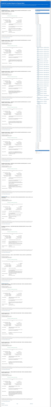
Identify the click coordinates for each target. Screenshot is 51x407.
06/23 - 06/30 (38, 113)
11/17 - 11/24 (38, 31)
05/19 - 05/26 (38, 119)
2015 (37, 21)
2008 (37, 147)
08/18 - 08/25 (38, 46)
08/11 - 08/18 (38, 105)
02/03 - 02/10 (38, 136)
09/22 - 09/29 (38, 40)
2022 (37, 14)
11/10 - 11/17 (38, 32)
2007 (37, 148)
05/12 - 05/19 (38, 120)
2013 (37, 23)
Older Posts (31, 403)
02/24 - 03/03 (38, 133)
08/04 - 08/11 (38, 106)
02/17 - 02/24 (38, 134)
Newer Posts (3, 403)
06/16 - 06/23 (38, 114)
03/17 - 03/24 (38, 129)
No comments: (8, 99)
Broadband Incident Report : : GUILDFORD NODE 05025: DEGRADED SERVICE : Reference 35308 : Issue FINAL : (17, 226)
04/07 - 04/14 (38, 126)
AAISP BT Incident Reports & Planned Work (13, 3)
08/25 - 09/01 (38, 45)
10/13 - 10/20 (38, 37)
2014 (37, 22)
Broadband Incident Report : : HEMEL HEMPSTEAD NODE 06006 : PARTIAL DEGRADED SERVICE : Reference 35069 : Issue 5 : (17, 372)
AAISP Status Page (37, 11)
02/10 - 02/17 (38, 135)
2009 (37, 146)
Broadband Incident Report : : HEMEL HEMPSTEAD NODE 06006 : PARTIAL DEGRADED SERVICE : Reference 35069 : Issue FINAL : (17, 284)
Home (17, 403)
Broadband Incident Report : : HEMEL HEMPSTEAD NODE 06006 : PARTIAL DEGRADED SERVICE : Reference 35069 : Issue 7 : (17, 313)
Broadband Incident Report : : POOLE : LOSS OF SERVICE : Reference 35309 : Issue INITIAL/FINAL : (17, 254)
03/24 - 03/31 (38, 128)
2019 (37, 16)
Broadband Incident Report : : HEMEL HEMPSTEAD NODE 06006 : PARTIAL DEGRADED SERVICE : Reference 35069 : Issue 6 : (17, 342)
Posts (37, 151)
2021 (37, 15)
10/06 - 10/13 (38, 38)
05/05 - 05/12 (38, 121)
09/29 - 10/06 (38, 39)
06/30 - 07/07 (38, 112)
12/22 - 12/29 (38, 25)
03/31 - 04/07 (38, 127)
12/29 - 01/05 (38, 24)
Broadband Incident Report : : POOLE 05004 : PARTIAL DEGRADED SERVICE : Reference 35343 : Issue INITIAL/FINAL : (17, 197)
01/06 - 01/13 (38, 141)
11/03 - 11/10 (38, 33)
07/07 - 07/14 (38, 111)
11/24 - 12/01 (38, 30)
